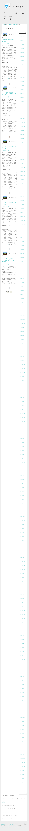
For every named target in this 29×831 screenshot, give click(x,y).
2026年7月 (22, 40)
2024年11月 (22, 122)
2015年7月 (22, 581)
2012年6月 (22, 733)
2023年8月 (22, 183)
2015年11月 (22, 565)
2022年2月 (22, 257)
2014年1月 (22, 655)
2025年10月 (22, 77)
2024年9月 (22, 130)
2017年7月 (22, 483)
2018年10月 (22, 421)
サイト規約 (11, 824)
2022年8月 (22, 233)
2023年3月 (22, 204)
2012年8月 (22, 725)
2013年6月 (22, 684)
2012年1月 (22, 754)
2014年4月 (22, 643)
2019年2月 (22, 405)
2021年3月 (22, 302)
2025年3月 (22, 105)
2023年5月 (22, 196)
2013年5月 (22, 688)
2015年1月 (22, 606)
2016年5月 (22, 540)
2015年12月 (22, 561)
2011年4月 (22, 791)
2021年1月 (22, 311)
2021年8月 (22, 282)
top (4, 24)
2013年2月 (22, 700)
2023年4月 (22, 200)
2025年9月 (22, 81)
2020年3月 (22, 352)
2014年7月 (22, 631)
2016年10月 (22, 520)
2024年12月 (22, 118)
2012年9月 (22, 721)
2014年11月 (22, 614)
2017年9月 (22, 475)
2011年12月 (22, 758)
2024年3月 (22, 155)
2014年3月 (22, 647)
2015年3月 (22, 598)
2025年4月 (22, 101)
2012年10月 (22, 717)
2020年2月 (22, 356)
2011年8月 (22, 774)
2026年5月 (22, 48)
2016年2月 (22, 553)
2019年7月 (22, 384)
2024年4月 (22, 151)
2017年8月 (22, 479)
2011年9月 (22, 770)
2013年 (15, 24)
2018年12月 (22, 413)
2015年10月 (22, 569)
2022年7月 (22, 237)
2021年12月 (22, 265)
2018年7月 (22, 434)
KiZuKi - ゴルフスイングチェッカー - (10, 815)
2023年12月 (22, 167)
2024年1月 (22, 163)
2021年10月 (22, 274)
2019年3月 (22, 401)
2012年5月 (22, 737)
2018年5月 (22, 442)
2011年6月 (22, 782)
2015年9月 (22, 573)
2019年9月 (22, 376)
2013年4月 (22, 692)
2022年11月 (22, 220)
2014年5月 (22, 639)
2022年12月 (22, 216)
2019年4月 (22, 397)
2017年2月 (22, 503)
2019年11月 (22, 368)
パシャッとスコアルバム (7, 818)
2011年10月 (22, 766)
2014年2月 (22, 651)
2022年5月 (22, 245)
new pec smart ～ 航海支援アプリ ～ (10, 805)
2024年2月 (22, 159)
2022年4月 (22, 249)
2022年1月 (22, 261)
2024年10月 (22, 126)
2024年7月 (22, 138)
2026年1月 (22, 64)
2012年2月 (22, 750)
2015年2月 (22, 602)
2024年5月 (22, 146)
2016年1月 (22, 557)
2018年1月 (22, 458)
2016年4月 (22, 544)
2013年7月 (22, 680)
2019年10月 (22, 372)
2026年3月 (22, 56)
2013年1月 (22, 704)
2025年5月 (22, 97)
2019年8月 (22, 380)
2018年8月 (22, 430)
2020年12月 (22, 315)
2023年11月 (22, 171)
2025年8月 (22, 85)
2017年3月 (22, 499)
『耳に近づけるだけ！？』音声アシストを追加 (9, 260)
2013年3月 (22, 696)
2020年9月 (22, 327)
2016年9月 (22, 524)
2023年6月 (22, 192)
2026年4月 (22, 52)
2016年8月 (22, 528)
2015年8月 (22, 577)
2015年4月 (22, 594)
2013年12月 (22, 659)
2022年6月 (22, 241)
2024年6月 (22, 142)
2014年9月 (22, 622)
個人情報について (4, 824)
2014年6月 (22, 635)
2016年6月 (22, 536)
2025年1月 (22, 114)
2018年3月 (22, 450)
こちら (7, 78)
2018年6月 (22, 438)
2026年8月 (22, 36)
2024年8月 (22, 134)
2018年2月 (22, 454)
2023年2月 (22, 208)
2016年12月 (22, 512)
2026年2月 (22, 60)
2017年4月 (22, 495)
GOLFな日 (6, 43)
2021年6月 (22, 290)
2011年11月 (22, 762)
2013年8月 (22, 676)
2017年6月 (22, 487)
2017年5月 (22, 491)
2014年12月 (22, 610)
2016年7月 (22, 532)
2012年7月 (22, 729)
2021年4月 (22, 298)
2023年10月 (22, 175)
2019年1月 (22, 409)
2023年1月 (22, 212)
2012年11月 (22, 713)
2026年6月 (22, 44)
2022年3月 (22, 253)
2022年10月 (22, 224)
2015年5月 (22, 590)
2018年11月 (22, 417)
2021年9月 (22, 278)
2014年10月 (22, 618)
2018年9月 (22, 425)
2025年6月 (22, 93)
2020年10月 (22, 323)
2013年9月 (22, 672)
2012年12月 (22, 709)
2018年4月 (22, 446)
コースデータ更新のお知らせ (9, 40)
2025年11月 (22, 73)
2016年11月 (22, 516)
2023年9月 (22, 179)
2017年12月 (22, 462)
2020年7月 (22, 335)
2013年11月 (22, 663)
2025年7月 (22, 89)
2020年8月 (22, 331)
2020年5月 (22, 343)
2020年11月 (22, 319)
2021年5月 (22, 294)
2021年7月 (22, 286)
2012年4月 (22, 741)
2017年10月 (22, 471)
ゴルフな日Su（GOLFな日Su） (9, 808)
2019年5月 (22, 393)
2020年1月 (22, 360)
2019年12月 (22, 364)
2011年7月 (22, 778)
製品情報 (8, 24)
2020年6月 (22, 339)
